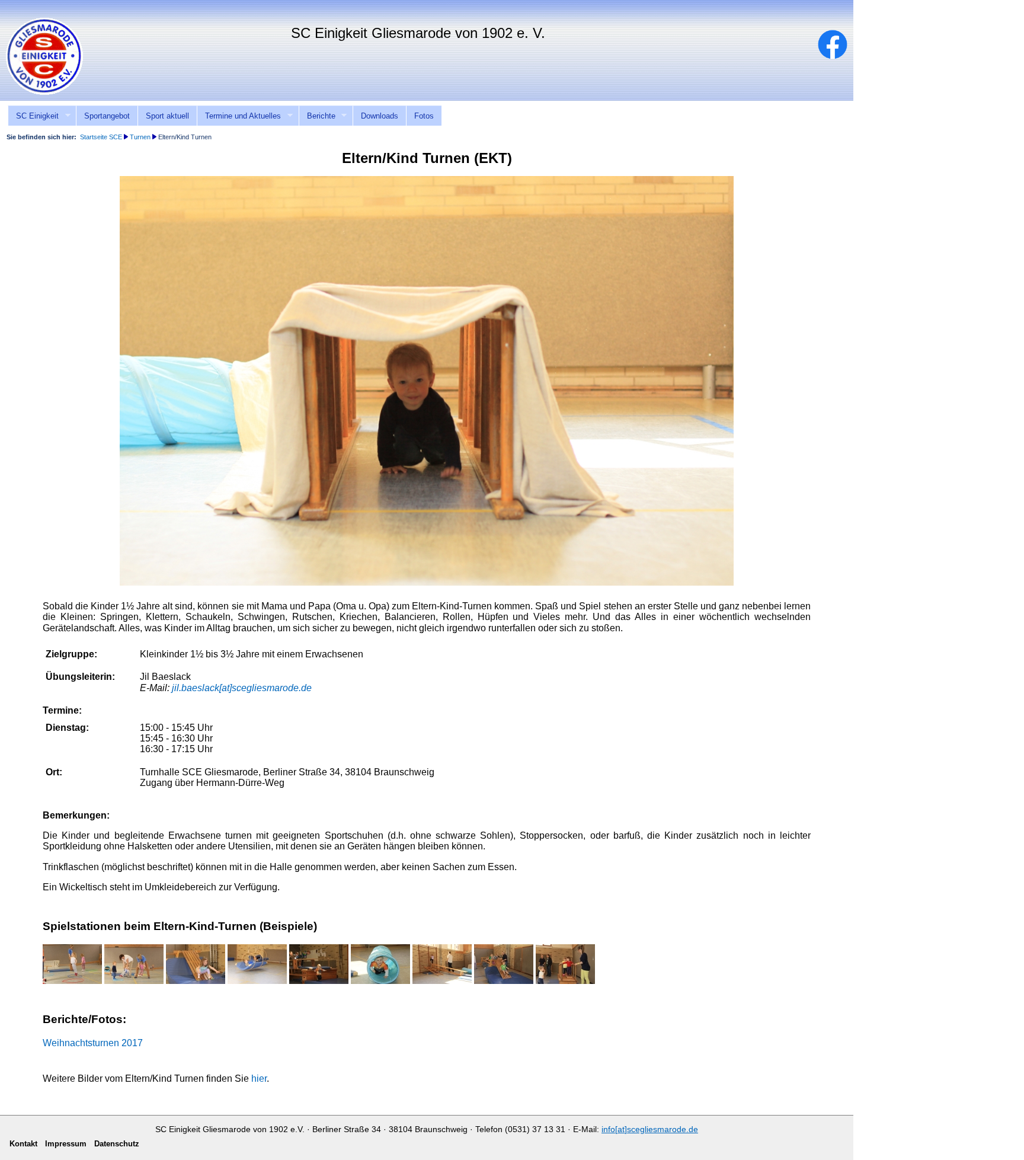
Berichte (317, 116)
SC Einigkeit (33, 116)
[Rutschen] (195, 981)
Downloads (379, 115)
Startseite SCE (101, 136)
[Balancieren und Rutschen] (503, 981)
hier (259, 1078)
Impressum (997, 7)
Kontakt (949, 7)
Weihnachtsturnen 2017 (93, 1043)
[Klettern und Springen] (318, 981)
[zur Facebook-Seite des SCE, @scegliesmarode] (838, 56)
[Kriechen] (380, 981)
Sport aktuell (167, 115)
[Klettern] (442, 981)
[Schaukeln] (134, 981)
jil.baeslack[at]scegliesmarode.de (242, 688)
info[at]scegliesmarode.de (649, 1129)
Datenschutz (116, 1143)
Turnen (140, 136)
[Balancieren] (565, 981)
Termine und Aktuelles (239, 116)
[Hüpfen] (72, 981)
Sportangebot (107, 115)
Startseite (903, 7)
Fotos (424, 115)
